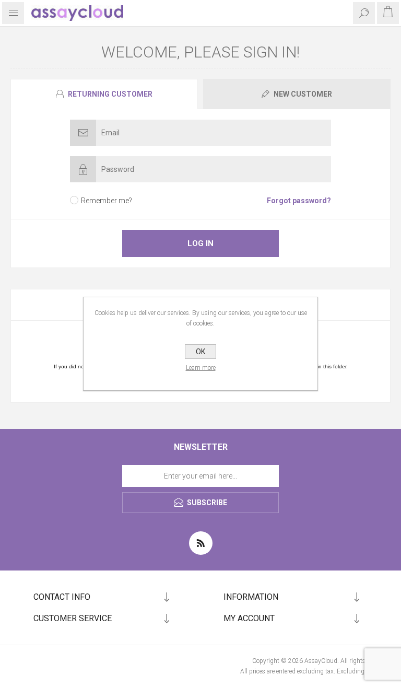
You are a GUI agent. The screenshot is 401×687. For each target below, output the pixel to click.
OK (200, 351)
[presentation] (104, 94)
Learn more (201, 367)
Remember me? (106, 200)
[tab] (105, 94)
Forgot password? (299, 200)
